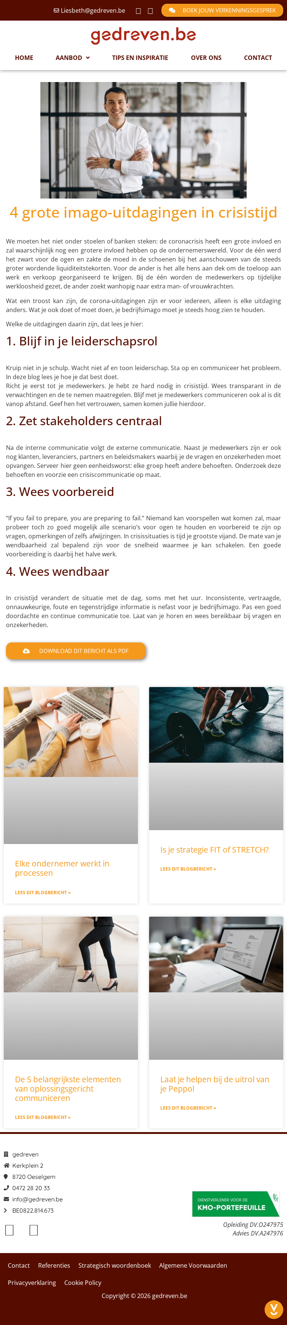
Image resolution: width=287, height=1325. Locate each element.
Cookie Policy (82, 1283)
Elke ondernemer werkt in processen (62, 868)
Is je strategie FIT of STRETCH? (214, 849)
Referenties (54, 1265)
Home (24, 58)
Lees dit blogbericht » (43, 892)
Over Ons (206, 58)
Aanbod (69, 58)
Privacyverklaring (32, 1283)
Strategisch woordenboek (114, 1265)
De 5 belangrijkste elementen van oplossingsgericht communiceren (68, 1088)
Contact (258, 58)
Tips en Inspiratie (140, 58)
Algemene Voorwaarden (193, 1265)
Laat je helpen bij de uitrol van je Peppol (214, 1084)
